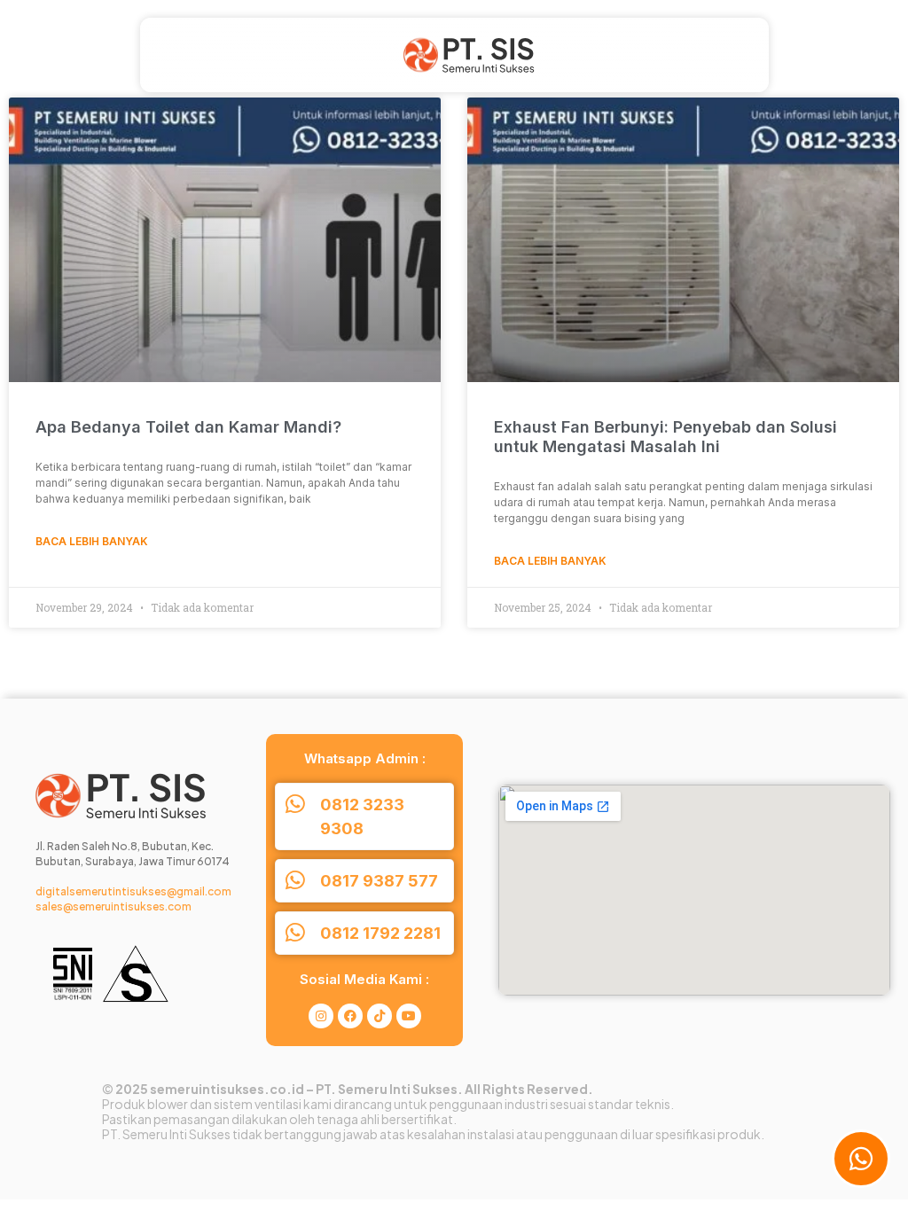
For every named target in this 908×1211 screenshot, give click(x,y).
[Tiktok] (379, 1016)
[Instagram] (321, 1016)
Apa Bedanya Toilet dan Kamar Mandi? (188, 427)
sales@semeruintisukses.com (113, 906)
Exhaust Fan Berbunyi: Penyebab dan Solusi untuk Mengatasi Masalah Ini (665, 437)
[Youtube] (408, 1016)
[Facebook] (350, 1016)
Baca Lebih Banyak (91, 541)
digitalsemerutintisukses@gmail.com (133, 891)
